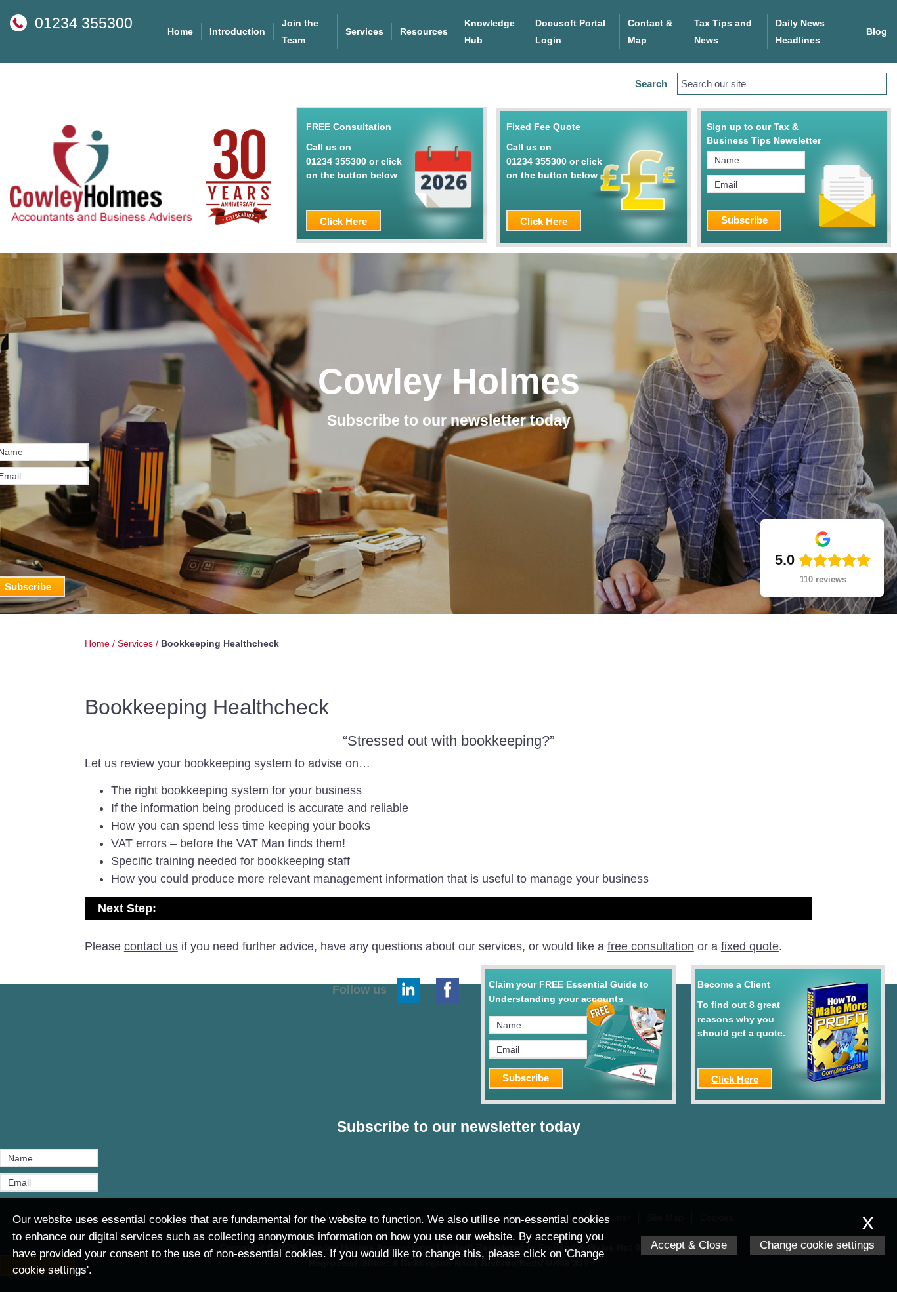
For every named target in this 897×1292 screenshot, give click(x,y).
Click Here (343, 221)
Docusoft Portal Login (570, 31)
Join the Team (300, 31)
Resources (424, 31)
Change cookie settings (817, 1245)
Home (180, 31)
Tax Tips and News (723, 31)
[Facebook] (447, 990)
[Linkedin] (408, 990)
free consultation (650, 946)
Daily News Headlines (800, 31)
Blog (876, 31)
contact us (151, 946)
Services (364, 31)
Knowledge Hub (489, 31)
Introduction (237, 31)
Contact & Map (650, 31)
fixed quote (750, 946)
